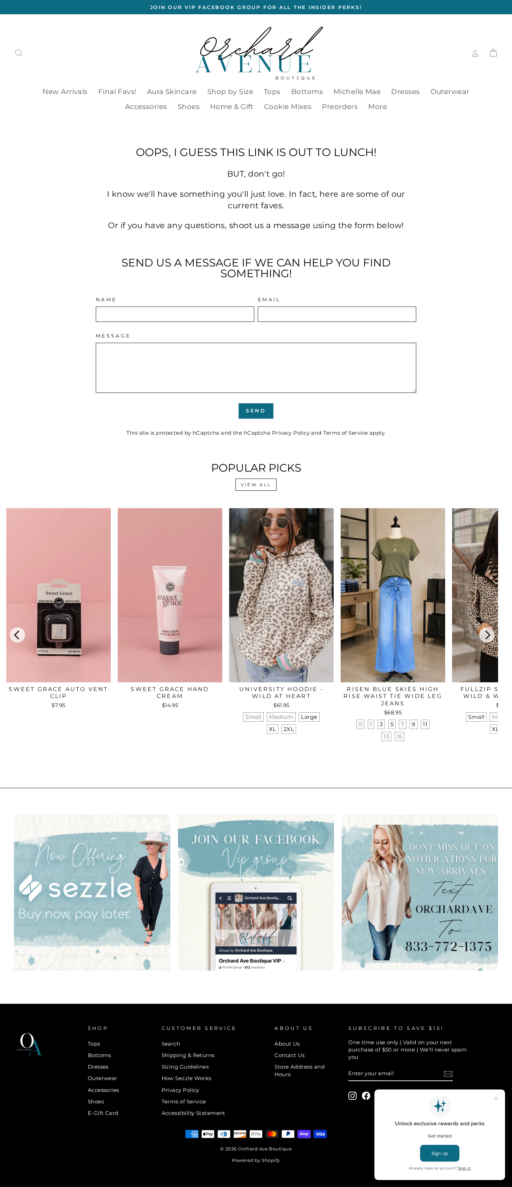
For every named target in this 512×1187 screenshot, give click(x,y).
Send (256, 411)
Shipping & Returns (188, 1055)
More (377, 106)
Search (171, 1043)
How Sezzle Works (186, 1078)
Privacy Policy (291, 432)
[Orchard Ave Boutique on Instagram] (352, 1096)
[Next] (487, 635)
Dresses (405, 91)
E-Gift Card (103, 1113)
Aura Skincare (172, 91)
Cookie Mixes (287, 106)
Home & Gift (232, 106)
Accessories (146, 106)
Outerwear (450, 91)
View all (256, 484)
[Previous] (17, 635)
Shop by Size (230, 91)
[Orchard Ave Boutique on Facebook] (366, 1096)
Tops (272, 91)
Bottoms (307, 91)
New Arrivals (64, 91)
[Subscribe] (448, 1073)
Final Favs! (117, 91)
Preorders (340, 106)
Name (106, 299)
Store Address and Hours (299, 1070)
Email (269, 299)
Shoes (189, 106)
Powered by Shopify (256, 1160)
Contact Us (289, 1055)
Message (113, 336)
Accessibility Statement (193, 1113)
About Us (287, 1043)
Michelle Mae (357, 91)
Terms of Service (345, 432)
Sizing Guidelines (185, 1066)
